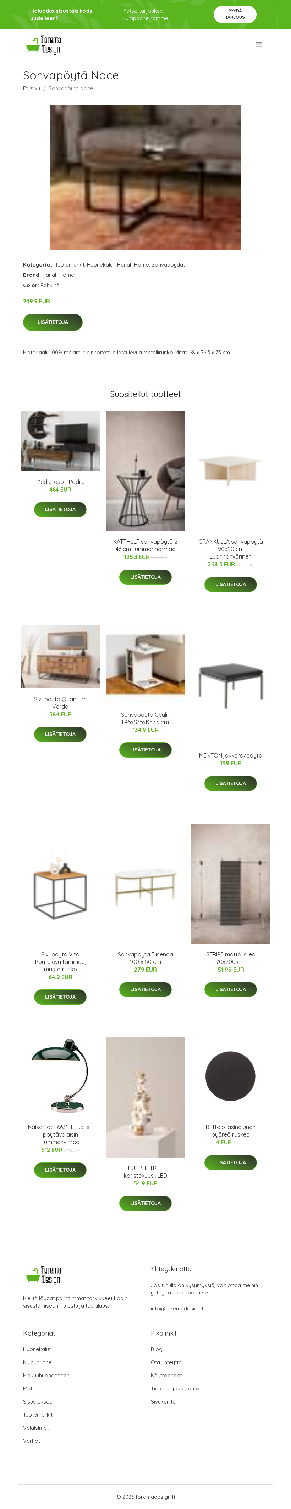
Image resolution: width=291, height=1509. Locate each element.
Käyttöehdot (166, 1375)
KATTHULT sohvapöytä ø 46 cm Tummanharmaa (145, 545)
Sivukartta (163, 1401)
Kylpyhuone (37, 1362)
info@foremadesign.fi (178, 1308)
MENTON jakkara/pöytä (230, 755)
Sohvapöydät (168, 264)
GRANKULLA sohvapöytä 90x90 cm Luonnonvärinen (230, 549)
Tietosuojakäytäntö (175, 1388)
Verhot (31, 1440)
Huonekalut (101, 264)
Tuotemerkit (69, 264)
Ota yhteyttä (166, 1362)
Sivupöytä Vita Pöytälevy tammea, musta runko (60, 962)
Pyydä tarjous (235, 14)
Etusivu (31, 88)
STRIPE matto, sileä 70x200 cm (231, 958)
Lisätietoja (53, 322)
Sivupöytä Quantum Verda (60, 703)
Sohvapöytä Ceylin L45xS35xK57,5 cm (145, 718)
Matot (30, 1388)
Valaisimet (36, 1427)
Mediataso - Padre (60, 481)
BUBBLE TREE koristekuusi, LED (145, 1172)
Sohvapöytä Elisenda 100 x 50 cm (145, 958)
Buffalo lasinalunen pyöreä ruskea (231, 1131)
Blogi (157, 1349)
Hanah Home (133, 264)
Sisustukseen (39, 1401)
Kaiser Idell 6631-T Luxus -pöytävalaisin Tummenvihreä (60, 1134)
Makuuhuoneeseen (46, 1375)
